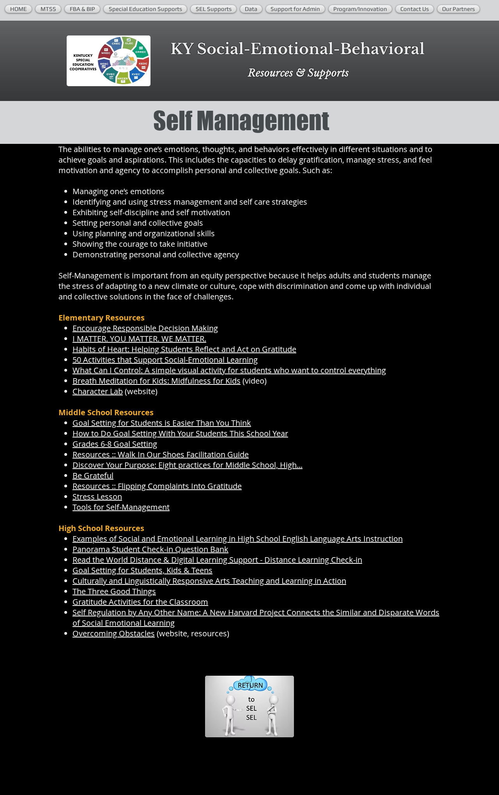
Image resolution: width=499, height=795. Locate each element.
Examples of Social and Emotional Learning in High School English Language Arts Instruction (238, 538)
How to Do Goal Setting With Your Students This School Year (180, 433)
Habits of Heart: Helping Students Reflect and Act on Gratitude (184, 349)
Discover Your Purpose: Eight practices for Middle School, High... (188, 465)
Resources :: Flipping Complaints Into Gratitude (157, 486)
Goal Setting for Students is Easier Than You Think (162, 423)
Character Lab (98, 391)
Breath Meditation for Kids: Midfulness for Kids (157, 380)
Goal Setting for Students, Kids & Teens (142, 570)
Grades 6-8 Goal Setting (115, 444)
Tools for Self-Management (121, 507)
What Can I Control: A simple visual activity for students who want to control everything (229, 370)
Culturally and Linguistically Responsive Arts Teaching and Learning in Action (209, 580)
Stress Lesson (97, 496)
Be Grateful (93, 475)
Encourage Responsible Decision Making (145, 328)
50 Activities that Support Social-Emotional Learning (165, 359)
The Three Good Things (114, 591)
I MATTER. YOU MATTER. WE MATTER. (139, 338)
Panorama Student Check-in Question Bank (150, 549)
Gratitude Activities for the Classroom (140, 602)
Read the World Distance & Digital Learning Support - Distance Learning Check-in (217, 559)
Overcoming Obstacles (114, 633)
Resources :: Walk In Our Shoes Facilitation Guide (161, 454)
